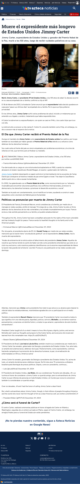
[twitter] (31, 439)
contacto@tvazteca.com (47, 458)
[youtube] (42, 439)
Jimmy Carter (7, 174)
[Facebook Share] (69, 93)
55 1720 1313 (43, 460)
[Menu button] (6, 8)
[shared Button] (77, 93)
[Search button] (74, 8)
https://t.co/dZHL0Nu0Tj (37, 335)
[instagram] (35, 439)
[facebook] (45, 439)
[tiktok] (38, 439)
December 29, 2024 (46, 163)
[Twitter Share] (73, 93)
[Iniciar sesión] (77, 3)
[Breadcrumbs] (4, 19)
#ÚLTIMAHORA (10, 157)
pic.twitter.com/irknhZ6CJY (67, 394)
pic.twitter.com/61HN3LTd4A (13, 159)
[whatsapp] (49, 439)
